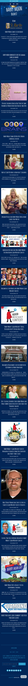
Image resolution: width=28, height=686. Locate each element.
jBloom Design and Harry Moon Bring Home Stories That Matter (14, 218)
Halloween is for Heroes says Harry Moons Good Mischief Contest (14, 289)
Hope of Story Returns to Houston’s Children (14, 172)
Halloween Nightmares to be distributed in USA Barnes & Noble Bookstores (14, 366)
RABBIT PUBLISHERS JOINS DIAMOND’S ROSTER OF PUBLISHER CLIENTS (14, 616)
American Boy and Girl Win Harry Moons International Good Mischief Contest (14, 251)
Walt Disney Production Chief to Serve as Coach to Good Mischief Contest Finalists (14, 503)
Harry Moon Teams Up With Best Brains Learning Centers (14, 137)
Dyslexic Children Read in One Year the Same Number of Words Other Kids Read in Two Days (13, 104)
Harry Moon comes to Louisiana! (14, 32)
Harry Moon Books (16, 677)
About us (14, 652)
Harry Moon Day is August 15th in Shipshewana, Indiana (14, 586)
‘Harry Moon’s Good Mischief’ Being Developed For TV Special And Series (14, 327)
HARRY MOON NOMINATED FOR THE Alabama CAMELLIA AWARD (14, 56)
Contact (17, 652)
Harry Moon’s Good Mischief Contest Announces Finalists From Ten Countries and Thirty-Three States (14, 451)
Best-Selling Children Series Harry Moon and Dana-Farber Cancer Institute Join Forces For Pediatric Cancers (14, 403)
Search (11, 652)
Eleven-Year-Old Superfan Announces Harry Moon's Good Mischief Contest (14, 539)
